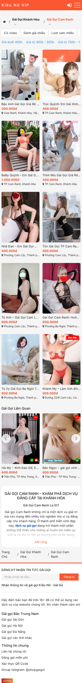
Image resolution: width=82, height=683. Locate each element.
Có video (10, 33)
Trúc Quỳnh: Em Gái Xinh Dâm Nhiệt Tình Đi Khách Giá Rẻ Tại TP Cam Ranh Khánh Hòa (62, 104)
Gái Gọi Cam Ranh (60, 19)
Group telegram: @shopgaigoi (23, 670)
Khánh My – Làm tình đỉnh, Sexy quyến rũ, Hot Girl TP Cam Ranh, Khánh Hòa (62, 389)
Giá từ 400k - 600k (40, 42)
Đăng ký (69, 577)
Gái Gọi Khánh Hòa (25, 19)
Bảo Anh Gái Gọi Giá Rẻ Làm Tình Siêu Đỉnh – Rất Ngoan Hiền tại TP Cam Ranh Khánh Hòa (21, 104)
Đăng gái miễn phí (15, 657)
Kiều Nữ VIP (15, 5)
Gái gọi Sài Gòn (13, 619)
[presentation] (6, 438)
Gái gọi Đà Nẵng (13, 632)
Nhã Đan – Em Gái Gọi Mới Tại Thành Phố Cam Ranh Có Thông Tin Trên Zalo (21, 246)
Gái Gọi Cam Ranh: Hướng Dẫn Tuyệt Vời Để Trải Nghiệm (62, 317)
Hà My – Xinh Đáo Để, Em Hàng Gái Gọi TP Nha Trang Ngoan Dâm (21, 468)
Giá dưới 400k (12, 42)
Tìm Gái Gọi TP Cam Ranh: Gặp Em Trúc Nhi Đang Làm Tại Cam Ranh (62, 246)
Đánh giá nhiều (34, 33)
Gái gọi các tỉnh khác (17, 638)
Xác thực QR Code (15, 664)
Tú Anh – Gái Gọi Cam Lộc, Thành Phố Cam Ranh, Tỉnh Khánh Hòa (21, 317)
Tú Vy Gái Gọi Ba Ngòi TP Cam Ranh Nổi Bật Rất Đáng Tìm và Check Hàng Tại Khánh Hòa (21, 389)
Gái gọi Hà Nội (12, 625)
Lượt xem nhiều (62, 33)
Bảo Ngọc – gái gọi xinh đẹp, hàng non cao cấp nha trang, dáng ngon (62, 468)
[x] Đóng (7, 681)
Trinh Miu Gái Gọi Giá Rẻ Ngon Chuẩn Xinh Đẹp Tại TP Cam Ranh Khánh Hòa (62, 175)
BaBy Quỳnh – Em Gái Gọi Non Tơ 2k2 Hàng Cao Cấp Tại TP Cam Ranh (21, 175)
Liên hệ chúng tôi (14, 651)
